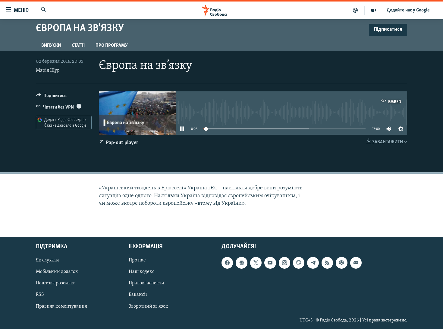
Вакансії (138, 294)
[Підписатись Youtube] (270, 262)
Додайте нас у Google (408, 10)
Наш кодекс (141, 271)
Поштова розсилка (56, 283)
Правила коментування (61, 306)
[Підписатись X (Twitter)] (256, 262)
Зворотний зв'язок (148, 306)
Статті (78, 45)
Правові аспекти (146, 283)
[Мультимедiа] (374, 10)
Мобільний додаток (57, 271)
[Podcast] (341, 262)
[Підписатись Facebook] (227, 262)
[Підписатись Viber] (298, 262)
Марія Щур (48, 70)
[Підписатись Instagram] (284, 262)
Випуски (51, 45)
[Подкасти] (355, 10)
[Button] (51, 97)
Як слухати (47, 260)
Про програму (112, 45)
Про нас (137, 260)
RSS (40, 294)
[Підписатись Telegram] (313, 262)
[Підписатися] (356, 262)
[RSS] (327, 262)
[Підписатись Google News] (241, 262)
